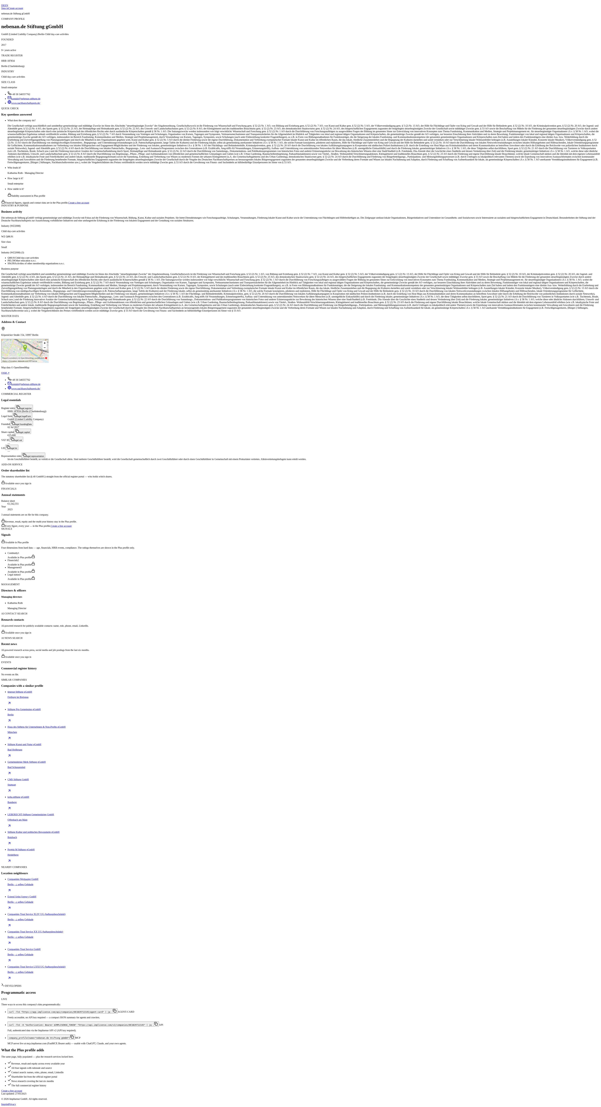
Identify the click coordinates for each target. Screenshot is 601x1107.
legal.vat (18, 440)
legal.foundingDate (23, 424)
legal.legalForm (24, 416)
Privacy (12, 1104)
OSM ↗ (5, 373)
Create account (15, 8)
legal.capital (24, 432)
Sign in (4, 8)
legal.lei (13, 448)
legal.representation (35, 456)
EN (6, 5)
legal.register (26, 408)
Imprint (4, 1104)
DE (3, 5)
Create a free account (78, 202)
